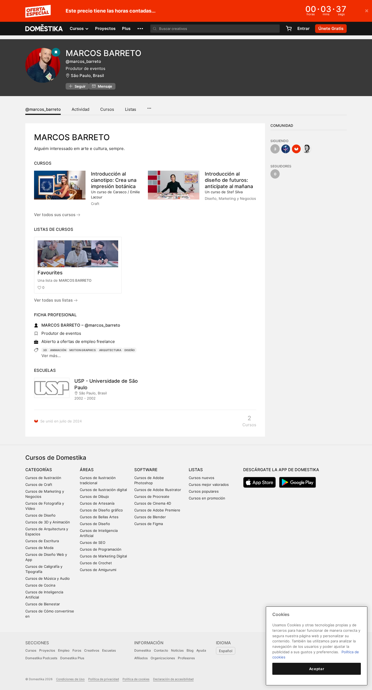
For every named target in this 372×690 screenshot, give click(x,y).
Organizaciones (163, 658)
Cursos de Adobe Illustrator (157, 489)
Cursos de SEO (92, 542)
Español (225, 651)
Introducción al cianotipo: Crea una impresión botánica (113, 180)
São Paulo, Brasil (87, 75)
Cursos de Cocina (40, 585)
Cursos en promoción (207, 498)
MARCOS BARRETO (75, 280)
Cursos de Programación (100, 549)
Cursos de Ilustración (43, 478)
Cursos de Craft (38, 484)
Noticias (177, 650)
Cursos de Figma (148, 524)
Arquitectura (110, 350)
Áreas (87, 469)
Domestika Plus (72, 658)
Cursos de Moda (39, 547)
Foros (76, 650)
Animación (58, 350)
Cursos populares (204, 491)
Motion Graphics (82, 350)
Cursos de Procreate (151, 496)
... (149, 106)
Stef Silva (235, 192)
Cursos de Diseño (40, 515)
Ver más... (51, 355)
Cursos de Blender (150, 517)
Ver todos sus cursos (55, 214)
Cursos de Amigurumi (98, 570)
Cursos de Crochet (96, 563)
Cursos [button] (77, 28)
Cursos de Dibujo (94, 496)
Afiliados (141, 658)
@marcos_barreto (43, 109)
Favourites (50, 272)
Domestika (142, 650)
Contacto (161, 650)
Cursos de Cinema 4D (152, 503)
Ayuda (201, 650)
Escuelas (109, 650)
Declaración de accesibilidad (173, 679)
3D (45, 350)
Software (145, 469)
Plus (126, 28)
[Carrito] (288, 28)
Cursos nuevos (201, 478)
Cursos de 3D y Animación (47, 522)
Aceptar (316, 669)
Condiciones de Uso (70, 679)
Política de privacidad (103, 679)
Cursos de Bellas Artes (99, 517)
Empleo (63, 650)
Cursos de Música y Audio (47, 578)
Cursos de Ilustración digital (103, 489)
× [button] (367, 10)
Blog (190, 650)
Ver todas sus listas (54, 300)
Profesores (186, 658)
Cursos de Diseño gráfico (101, 510)
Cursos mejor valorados (209, 484)
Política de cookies (136, 679)
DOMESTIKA (44, 28)
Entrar (303, 28)
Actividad (80, 109)
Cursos (107, 109)
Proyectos (105, 28)
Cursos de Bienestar (42, 604)
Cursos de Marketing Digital (103, 556)
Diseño (129, 350)
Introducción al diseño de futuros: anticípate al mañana (229, 180)
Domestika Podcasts (41, 658)
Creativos (91, 650)
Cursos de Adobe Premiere (157, 510)
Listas (130, 109)
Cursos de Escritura (42, 541)
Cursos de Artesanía (97, 503)
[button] (140, 28)
